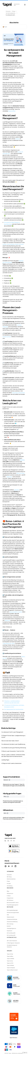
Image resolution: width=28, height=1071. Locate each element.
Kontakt (9, 883)
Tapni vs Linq (10, 960)
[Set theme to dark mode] (26, 1053)
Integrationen (10, 898)
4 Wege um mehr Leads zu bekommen (11, 763)
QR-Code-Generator (12, 940)
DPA (8, 914)
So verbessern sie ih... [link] (11, 15)
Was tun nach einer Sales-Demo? (10, 740)
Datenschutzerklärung (12, 921)
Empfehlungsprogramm (12, 904)
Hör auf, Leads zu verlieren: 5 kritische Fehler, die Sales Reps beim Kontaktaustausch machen (13, 755)
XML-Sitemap (10, 923)
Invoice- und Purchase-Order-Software (13, 244)
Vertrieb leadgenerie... (11, 13)
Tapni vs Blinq (10, 956)
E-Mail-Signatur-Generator (13, 943)
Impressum (9, 930)
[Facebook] (11, 840)
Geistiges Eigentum (11, 928)
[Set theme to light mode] (25, 1053)
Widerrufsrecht (10, 917)
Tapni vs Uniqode (11, 967)
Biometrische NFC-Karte (12, 902)
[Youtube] (14, 840)
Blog (8, 891)
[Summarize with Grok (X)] (12, 866)
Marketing (9, 476)
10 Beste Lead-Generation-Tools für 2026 (12, 751)
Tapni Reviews (13, 1037)
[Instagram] (8, 840)
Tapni (10, 1053)
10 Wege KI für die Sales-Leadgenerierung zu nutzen (13, 736)
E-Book (8, 895)
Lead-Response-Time (8, 643)
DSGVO (9, 926)
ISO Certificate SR (11, 935)
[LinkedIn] (5, 840)
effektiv (17, 138)
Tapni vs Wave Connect (12, 970)
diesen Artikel (11, 111)
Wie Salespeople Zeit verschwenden (13, 709)
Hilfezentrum (10, 893)
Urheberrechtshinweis (12, 919)
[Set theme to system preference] (23, 1053)
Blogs (13, 11)
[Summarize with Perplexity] (15, 866)
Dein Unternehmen (11, 879)
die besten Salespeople (18, 392)
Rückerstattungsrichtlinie (13, 912)
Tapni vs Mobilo (10, 965)
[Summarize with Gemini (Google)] (9, 866)
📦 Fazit (5, 27)
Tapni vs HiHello (10, 958)
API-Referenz (10, 900)
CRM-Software (20, 473)
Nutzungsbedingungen (12, 910)
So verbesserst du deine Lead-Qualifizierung (13, 744)
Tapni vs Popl (10, 954)
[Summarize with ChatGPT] (5, 866)
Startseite (8, 11)
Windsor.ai (7, 620)
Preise (8, 881)
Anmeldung (9, 885)
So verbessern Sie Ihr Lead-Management (12, 732)
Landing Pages (5, 760)
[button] (25, 5)
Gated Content (7, 336)
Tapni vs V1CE (10, 963)
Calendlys (16, 489)
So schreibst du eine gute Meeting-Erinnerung (13, 747)
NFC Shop (9, 876)
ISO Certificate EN (11, 933)
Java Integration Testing (15, 612)
